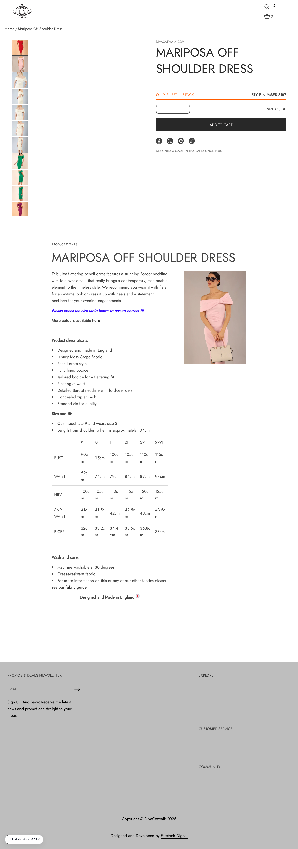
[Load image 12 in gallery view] (20, 193)
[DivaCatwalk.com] (22, 11)
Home (9, 28)
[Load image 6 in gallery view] (20, 96)
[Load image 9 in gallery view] (20, 145)
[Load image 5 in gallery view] (20, 80)
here (96, 320)
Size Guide (276, 109)
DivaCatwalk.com (170, 41)
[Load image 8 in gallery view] (20, 128)
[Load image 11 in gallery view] (20, 177)
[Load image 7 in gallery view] (20, 112)
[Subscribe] (77, 689)
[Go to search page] (267, 6)
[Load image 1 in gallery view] (20, 47)
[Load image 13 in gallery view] (20, 209)
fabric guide (76, 587)
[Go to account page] (274, 8)
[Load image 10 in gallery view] (20, 161)
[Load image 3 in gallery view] (20, 64)
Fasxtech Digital (174, 836)
